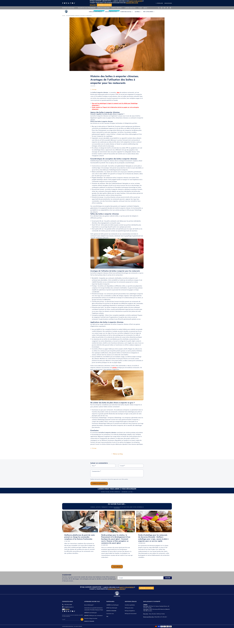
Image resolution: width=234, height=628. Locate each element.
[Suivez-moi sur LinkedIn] (68, 3)
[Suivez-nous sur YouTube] (72, 3)
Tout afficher (117, 566)
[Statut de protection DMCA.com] (66, 609)
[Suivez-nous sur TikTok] (74, 3)
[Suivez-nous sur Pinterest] (70, 3)
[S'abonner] (82, 619)
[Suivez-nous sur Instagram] (66, 3)
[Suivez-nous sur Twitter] (64, 3)
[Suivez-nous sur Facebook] (62, 3)
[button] (69, 7)
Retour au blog (118, 454)
